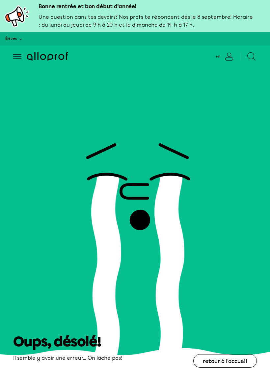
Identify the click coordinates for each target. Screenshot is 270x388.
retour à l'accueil (225, 361)
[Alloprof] (47, 56)
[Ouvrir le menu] (17, 56)
